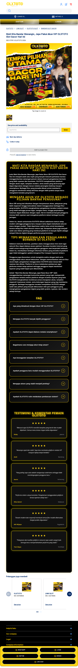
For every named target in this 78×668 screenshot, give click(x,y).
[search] (39, 11)
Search (9, 11)
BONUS (59, 656)
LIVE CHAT (40, 661)
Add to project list (40, 150)
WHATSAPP (21, 650)
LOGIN (58, 22)
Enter (66, 130)
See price (17, 605)
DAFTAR (19, 22)
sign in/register (21, 155)
